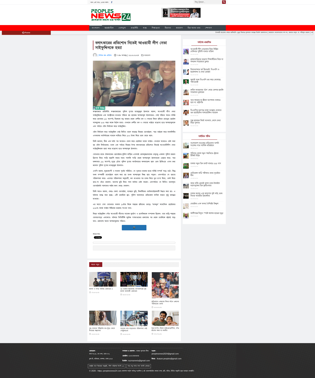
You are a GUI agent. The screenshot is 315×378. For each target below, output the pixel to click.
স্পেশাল (208, 28)
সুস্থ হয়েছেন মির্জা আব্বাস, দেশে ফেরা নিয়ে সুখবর (205, 121)
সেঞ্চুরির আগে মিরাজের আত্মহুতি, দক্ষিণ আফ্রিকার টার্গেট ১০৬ (106, 366)
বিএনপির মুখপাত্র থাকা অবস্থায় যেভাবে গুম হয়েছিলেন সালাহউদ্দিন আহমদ (205, 111)
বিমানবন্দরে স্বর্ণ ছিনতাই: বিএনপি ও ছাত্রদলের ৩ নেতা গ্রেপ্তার (204, 70)
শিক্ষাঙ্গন (156, 28)
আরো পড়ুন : (95, 264)
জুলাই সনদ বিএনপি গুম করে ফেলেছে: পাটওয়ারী (205, 80)
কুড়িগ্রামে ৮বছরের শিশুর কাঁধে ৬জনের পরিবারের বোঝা (165, 302)
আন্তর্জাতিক (109, 28)
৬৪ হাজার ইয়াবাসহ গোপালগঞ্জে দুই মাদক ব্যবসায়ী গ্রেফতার (133, 290)
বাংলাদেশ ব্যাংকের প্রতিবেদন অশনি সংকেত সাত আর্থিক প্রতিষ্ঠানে (204, 144)
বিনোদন (168, 28)
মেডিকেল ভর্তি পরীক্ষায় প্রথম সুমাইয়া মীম (205, 174)
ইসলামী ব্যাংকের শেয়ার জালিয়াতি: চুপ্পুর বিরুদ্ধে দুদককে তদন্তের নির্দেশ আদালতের (228, 32)
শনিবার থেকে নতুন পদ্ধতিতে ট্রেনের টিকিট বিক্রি (204, 154)
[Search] (224, 2)
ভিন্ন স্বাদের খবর (194, 28)
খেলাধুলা (122, 28)
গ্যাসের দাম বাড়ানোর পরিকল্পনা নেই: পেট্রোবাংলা (133, 329)
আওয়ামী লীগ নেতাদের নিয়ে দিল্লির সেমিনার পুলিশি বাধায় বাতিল (204, 50)
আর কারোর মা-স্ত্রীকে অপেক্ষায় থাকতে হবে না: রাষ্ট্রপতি (205, 101)
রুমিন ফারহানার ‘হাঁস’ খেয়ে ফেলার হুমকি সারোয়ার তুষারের (206, 91)
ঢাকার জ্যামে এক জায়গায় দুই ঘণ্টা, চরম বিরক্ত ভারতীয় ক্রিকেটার (206, 194)
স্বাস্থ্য (145, 28)
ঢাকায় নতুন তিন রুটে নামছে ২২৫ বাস (205, 163)
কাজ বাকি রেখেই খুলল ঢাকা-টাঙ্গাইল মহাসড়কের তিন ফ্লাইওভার (205, 184)
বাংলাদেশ (96, 28)
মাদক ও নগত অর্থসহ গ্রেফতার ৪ (101, 289)
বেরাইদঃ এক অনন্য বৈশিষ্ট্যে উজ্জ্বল (204, 203)
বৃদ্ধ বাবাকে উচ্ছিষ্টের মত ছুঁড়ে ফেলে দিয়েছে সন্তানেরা (102, 329)
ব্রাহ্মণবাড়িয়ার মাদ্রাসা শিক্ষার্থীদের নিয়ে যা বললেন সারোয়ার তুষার (206, 60)
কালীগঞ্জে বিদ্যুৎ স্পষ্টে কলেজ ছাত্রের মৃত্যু (206, 213)
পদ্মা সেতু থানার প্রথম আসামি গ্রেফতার (138, 366)
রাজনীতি (134, 28)
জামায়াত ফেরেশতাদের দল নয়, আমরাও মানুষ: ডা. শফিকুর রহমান (276, 32)
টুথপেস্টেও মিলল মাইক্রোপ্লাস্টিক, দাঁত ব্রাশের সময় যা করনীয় (165, 329)
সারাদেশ (179, 28)
